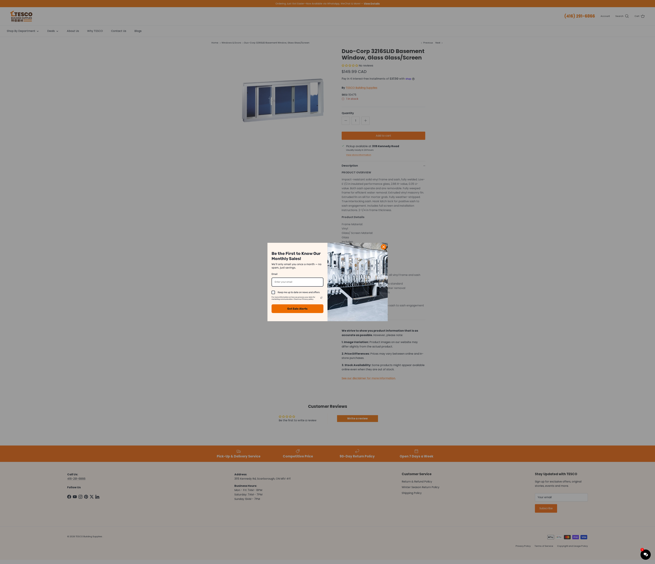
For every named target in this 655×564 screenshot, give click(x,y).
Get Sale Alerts (297, 308)
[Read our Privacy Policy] (321, 298)
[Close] (384, 247)
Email (274, 274)
